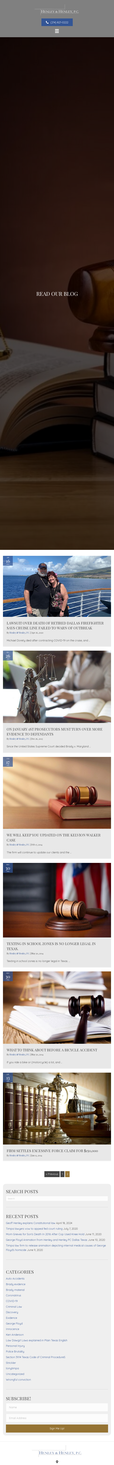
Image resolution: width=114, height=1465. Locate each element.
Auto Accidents (15, 1278)
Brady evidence (15, 1284)
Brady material (15, 1290)
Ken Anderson (15, 1334)
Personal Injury (15, 1346)
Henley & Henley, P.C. (20, 632)
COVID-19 (12, 1301)
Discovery (12, 1312)
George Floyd (14, 1323)
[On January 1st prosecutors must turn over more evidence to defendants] (57, 686)
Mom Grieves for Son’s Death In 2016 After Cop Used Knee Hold (45, 1234)
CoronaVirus (13, 1295)
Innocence (12, 1329)
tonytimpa (12, 1368)
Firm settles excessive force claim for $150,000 (52, 1150)
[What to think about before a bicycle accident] (57, 1007)
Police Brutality (15, 1351)
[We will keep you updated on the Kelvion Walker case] (57, 792)
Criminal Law (14, 1306)
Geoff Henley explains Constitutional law (30, 1223)
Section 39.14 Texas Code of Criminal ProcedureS (35, 1357)
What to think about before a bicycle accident (52, 1049)
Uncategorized (15, 1374)
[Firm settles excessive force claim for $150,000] (57, 1108)
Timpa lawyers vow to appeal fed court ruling (34, 1228)
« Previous (52, 1174)
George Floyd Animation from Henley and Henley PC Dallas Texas (46, 1240)
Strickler (11, 1363)
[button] (57, 22)
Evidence (11, 1318)
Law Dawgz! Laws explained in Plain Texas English (36, 1340)
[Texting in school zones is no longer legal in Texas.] (57, 900)
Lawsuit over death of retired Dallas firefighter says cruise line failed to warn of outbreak (55, 625)
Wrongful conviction (18, 1379)
